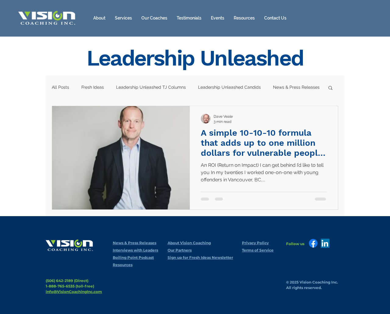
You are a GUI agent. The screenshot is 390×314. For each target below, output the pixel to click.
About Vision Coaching (189, 243)
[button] (244, 18)
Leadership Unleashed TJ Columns (151, 87)
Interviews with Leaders (135, 250)
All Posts (60, 87)
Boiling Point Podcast (133, 257)
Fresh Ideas (92, 87)
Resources (123, 264)
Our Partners (180, 250)
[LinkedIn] (325, 243)
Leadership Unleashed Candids (229, 87)
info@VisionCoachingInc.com (74, 291)
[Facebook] (313, 243)
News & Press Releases (296, 87)
